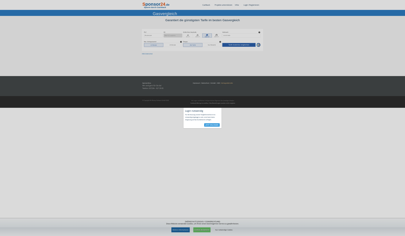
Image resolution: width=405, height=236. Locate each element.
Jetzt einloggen (211, 125)
